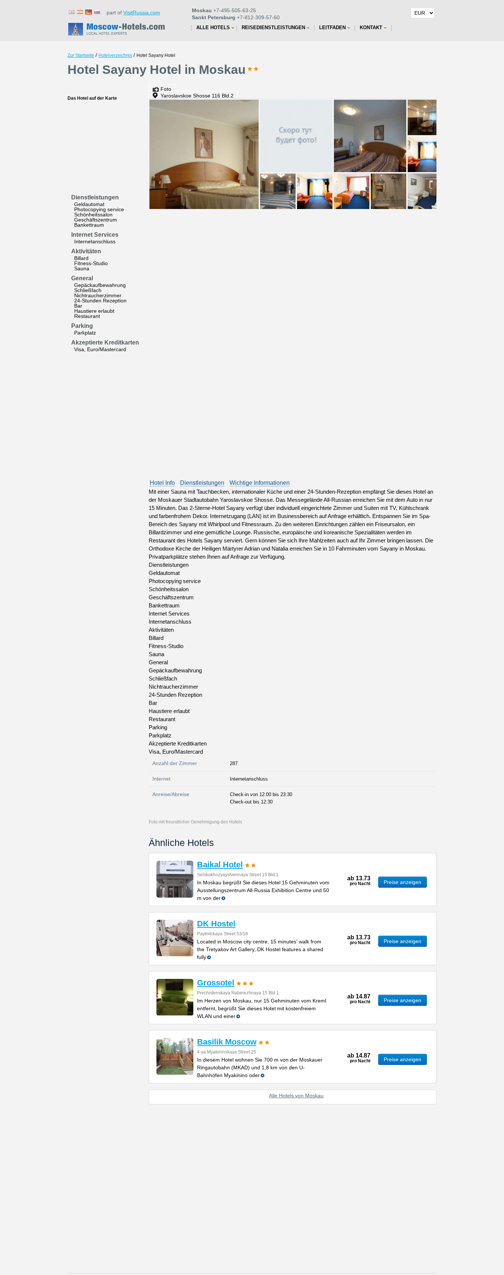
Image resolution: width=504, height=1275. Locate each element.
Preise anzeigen (402, 882)
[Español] (80, 12)
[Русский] (97, 12)
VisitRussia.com (141, 13)
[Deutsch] (88, 12)
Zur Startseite (81, 55)
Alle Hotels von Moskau (296, 1096)
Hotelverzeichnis (115, 55)
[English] (71, 12)
